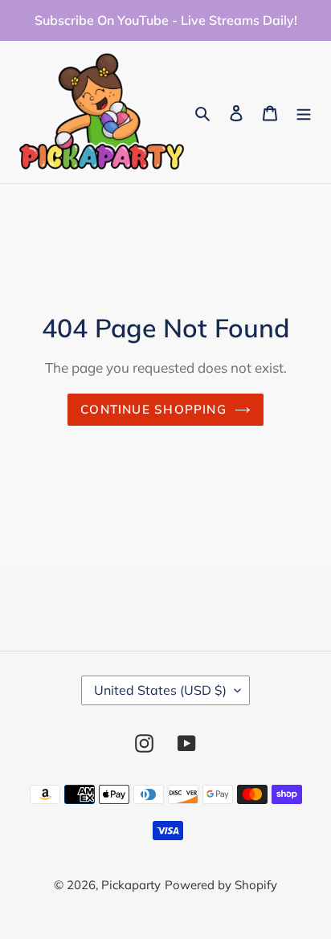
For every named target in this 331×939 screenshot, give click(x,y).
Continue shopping (153, 409)
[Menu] (304, 112)
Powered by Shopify (221, 884)
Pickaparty (131, 884)
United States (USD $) (160, 690)
